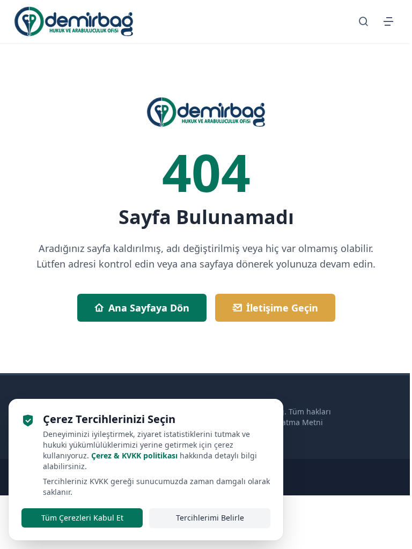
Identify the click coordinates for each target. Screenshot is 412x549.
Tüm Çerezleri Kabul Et (82, 518)
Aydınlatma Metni (291, 422)
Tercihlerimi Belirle (210, 518)
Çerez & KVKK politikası (134, 455)
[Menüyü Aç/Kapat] (388, 21)
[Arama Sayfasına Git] (363, 21)
